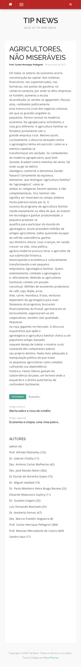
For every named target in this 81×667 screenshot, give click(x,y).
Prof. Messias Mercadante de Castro (33, 531)
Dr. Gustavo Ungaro (22, 500)
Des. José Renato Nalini (24, 470)
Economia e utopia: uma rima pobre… (34, 422)
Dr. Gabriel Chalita (21, 458)
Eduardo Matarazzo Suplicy (27, 494)
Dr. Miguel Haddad (21, 482)
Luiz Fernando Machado (25, 507)
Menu (20, 4)
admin (13, 446)
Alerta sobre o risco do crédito (30, 410)
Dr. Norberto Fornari (22, 512)
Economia (34, 396)
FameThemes (51, 657)
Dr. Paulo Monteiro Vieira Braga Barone (35, 488)
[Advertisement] (40, 586)
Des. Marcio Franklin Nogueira (29, 519)
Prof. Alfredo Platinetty (24, 452)
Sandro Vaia (17, 537)
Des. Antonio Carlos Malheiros (29, 464)
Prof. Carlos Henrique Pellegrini (26, 64)
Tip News (40, 20)
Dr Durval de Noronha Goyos (28, 476)
